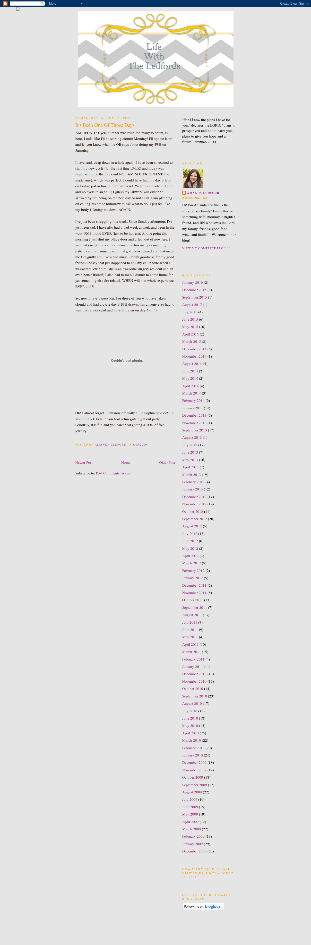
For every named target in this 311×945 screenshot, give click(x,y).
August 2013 (192, 437)
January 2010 (192, 755)
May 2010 (190, 725)
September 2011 (194, 607)
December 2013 (194, 415)
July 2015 (189, 311)
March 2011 (191, 651)
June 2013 (190, 452)
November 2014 (194, 356)
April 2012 (190, 555)
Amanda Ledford (203, 193)
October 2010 (192, 688)
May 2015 (190, 326)
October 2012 (192, 511)
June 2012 (190, 540)
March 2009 (191, 828)
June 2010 (190, 718)
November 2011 (194, 592)
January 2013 (192, 489)
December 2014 (194, 348)
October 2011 (192, 599)
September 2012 (194, 518)
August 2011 (192, 614)
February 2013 (193, 481)
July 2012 (189, 533)
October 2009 (192, 777)
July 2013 (189, 444)
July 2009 (189, 799)
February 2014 (193, 400)
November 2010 (194, 681)
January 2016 (192, 282)
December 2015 (194, 289)
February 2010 (193, 747)
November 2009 (194, 769)
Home (125, 462)
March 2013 (191, 474)
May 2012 (190, 548)
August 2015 (192, 304)
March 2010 (191, 740)
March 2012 (191, 562)
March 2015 (191, 341)
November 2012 (194, 503)
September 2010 (194, 696)
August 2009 (192, 792)
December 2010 (194, 673)
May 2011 (190, 636)
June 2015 (190, 319)
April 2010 (190, 732)
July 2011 (189, 622)
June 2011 (190, 629)
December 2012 (194, 496)
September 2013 (194, 430)
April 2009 (190, 821)
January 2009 (192, 843)
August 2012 (192, 526)
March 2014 (191, 393)
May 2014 (190, 378)
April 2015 (190, 334)
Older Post (167, 462)
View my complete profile (206, 248)
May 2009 (190, 814)
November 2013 (194, 422)
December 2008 (194, 851)
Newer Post (84, 462)
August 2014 (192, 363)
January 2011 (192, 666)
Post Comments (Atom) (113, 473)
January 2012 (192, 577)
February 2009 (193, 836)
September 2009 (194, 784)
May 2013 (190, 459)
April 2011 (190, 644)
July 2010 (189, 710)
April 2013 (190, 466)
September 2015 (194, 297)
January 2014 (192, 407)
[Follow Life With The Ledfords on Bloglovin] (203, 908)
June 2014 (190, 371)
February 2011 (193, 659)
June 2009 (190, 806)
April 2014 (190, 385)
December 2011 (194, 585)
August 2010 (192, 703)
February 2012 (193, 570)
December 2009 (194, 762)
